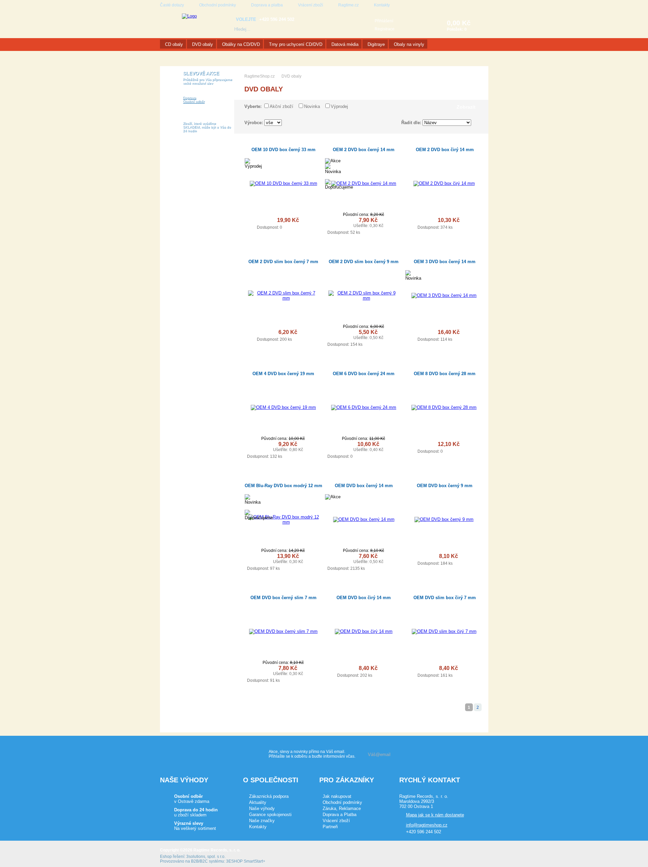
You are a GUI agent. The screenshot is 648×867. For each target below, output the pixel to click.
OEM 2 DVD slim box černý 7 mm (283, 261)
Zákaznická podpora (269, 796)
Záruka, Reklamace (342, 808)
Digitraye (376, 44)
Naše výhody (262, 808)
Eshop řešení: (172, 856)
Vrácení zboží (310, 5)
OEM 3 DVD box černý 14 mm (445, 261)
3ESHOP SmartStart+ (245, 861)
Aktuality (257, 802)
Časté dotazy (172, 5)
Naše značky (262, 820)
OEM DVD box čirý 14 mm (363, 597)
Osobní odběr (194, 101)
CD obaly (174, 44)
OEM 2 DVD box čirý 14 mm (445, 149)
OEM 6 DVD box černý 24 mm (364, 373)
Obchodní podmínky (217, 5)
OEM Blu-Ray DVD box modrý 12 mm (283, 485)
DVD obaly (202, 44)
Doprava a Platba (339, 814)
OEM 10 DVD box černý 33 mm (283, 149)
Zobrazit (466, 107)
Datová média (344, 44)
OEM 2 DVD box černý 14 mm (364, 149)
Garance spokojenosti (270, 814)
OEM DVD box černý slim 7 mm (283, 597)
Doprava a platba (267, 5)
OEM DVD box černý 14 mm (364, 485)
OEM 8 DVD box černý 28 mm (445, 373)
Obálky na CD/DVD (241, 44)
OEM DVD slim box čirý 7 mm (444, 597)
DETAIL (307, 226)
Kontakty (382, 5)
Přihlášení (384, 21)
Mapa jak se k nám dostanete (435, 814)
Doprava (189, 98)
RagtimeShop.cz (259, 76)
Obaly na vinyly (409, 44)
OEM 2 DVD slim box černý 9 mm (364, 261)
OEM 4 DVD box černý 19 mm (283, 373)
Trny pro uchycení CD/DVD (295, 44)
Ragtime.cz (348, 5)
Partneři (330, 826)
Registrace (385, 29)
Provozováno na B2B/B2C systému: (192, 861)
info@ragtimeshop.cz (427, 825)
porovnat (250, 220)
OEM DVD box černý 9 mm (445, 485)
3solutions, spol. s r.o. (205, 856)
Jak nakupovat (337, 796)
